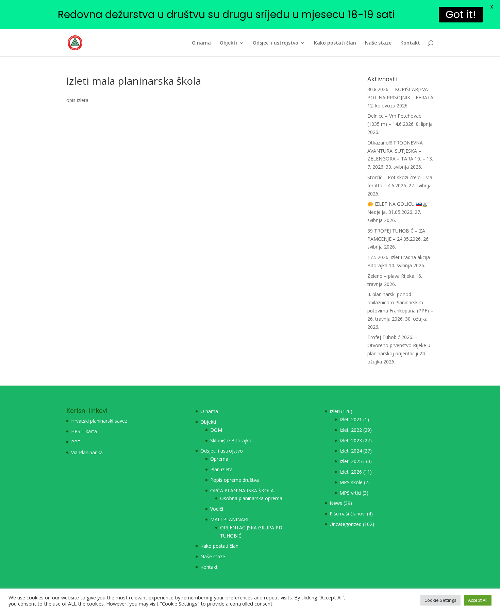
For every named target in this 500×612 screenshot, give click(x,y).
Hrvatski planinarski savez (99, 421)
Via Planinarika (87, 452)
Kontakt (410, 43)
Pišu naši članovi (348, 513)
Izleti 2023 (350, 440)
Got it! (461, 14)
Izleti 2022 (350, 430)
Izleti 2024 (350, 450)
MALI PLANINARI (229, 519)
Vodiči (216, 509)
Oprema (219, 459)
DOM (216, 430)
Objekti (228, 43)
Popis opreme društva (234, 480)
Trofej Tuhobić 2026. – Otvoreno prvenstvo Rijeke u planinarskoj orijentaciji (398, 345)
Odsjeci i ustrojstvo (275, 43)
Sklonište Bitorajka (230, 440)
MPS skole (351, 482)
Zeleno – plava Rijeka (390, 276)
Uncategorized (346, 524)
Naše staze (378, 43)
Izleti (335, 411)
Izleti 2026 (350, 472)
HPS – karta (84, 431)
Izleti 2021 (350, 419)
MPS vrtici (350, 493)
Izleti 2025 (350, 461)
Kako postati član (335, 43)
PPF (75, 442)
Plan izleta (221, 469)
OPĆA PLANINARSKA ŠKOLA (242, 490)
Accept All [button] (477, 600)
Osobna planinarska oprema (251, 498)
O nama (201, 43)
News (336, 503)
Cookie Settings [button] (440, 600)
